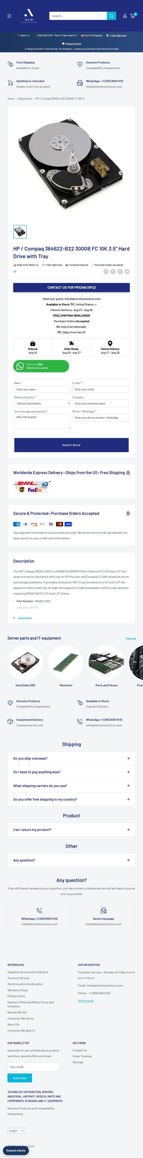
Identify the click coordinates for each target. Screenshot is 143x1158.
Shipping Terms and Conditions (27, 972)
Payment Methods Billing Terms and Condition (30, 1004)
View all (131, 638)
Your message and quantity (31, 411)
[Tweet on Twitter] (120, 271)
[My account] (125, 16)
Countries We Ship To (21, 1030)
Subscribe (19, 1078)
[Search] (111, 16)
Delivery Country (25, 397)
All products (25, 98)
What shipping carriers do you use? (40, 785)
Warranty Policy (17, 990)
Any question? (24, 860)
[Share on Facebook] (106, 271)
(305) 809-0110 (45, 35)
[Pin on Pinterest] (113, 271)
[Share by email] (127, 271)
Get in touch (86, 1000)
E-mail (77, 383)
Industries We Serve (20, 1018)
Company (77, 397)
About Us (13, 1024)
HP (14, 271)
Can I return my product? (32, 829)
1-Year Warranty (118, 35)
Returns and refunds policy (25, 984)
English (13, 1130)
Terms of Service (18, 978)
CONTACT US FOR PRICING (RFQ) (71, 287)
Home (10, 98)
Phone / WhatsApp (84, 411)
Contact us (80, 1050)
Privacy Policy (16, 996)
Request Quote (73, 43)
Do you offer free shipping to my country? (45, 799)
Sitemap (78, 1062)
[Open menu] (9, 16)
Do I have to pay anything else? (37, 772)
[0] (132, 16)
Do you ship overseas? (30, 758)
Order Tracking (82, 1056)
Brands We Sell (17, 1012)
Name (17, 383)
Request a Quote (16, 1150)
